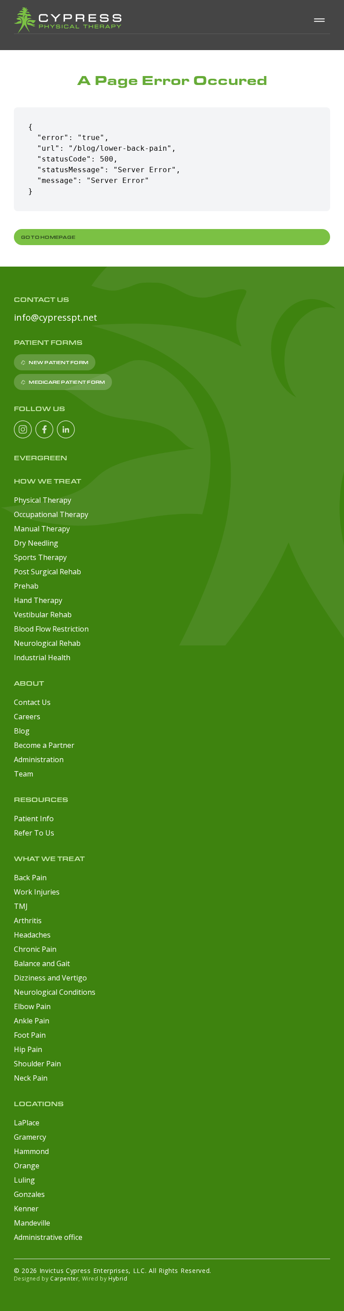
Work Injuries (37, 892)
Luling (24, 1180)
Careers (27, 716)
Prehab (26, 586)
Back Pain (30, 877)
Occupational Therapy (51, 514)
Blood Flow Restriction (51, 629)
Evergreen (40, 458)
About (29, 683)
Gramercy (30, 1137)
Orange (26, 1166)
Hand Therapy (38, 600)
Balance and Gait (42, 963)
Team (23, 774)
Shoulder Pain (37, 1064)
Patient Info (34, 818)
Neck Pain (30, 1078)
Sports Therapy (40, 557)
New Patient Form (58, 362)
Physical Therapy (42, 500)
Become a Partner (44, 745)
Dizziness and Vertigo (50, 978)
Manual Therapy (42, 529)
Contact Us (32, 702)
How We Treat (47, 481)
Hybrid (118, 1278)
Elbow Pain (32, 1006)
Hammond (31, 1151)
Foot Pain (30, 1035)
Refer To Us (34, 833)
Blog (22, 731)
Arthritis (28, 920)
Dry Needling (36, 543)
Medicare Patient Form (67, 382)
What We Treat (49, 858)
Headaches (32, 935)
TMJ (21, 906)
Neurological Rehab (47, 643)
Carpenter (64, 1278)
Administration (39, 759)
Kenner (26, 1208)
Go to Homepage (48, 237)
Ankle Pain (31, 1021)
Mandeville (32, 1223)
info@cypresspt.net (55, 317)
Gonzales (29, 1194)
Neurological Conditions (54, 992)
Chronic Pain (35, 949)
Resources (41, 799)
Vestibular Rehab (43, 614)
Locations (39, 1103)
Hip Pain (28, 1049)
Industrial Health (42, 657)
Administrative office (48, 1237)
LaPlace (26, 1123)
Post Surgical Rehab (47, 572)
